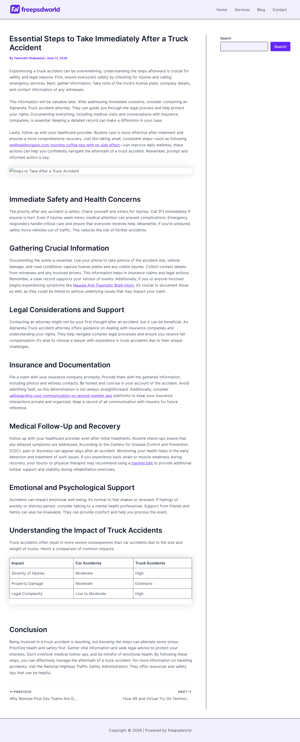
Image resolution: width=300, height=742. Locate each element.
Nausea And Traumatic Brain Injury (103, 285)
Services (242, 9)
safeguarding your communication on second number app (60, 395)
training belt (142, 463)
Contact (280, 9)
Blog (261, 9)
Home (222, 9)
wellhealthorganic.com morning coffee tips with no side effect (64, 145)
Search (225, 38)
